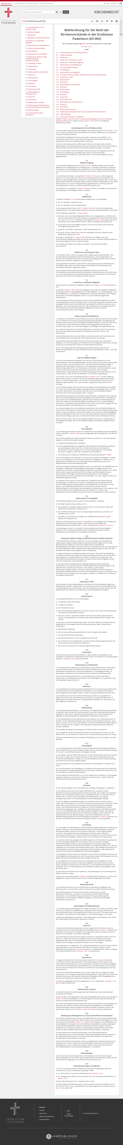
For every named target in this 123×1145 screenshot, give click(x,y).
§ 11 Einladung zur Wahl (33, 63)
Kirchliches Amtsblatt (46, 3)
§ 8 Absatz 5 (102, 516)
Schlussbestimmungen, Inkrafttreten (72, 117)
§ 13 (57, 82)
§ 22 (57, 104)
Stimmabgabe (64, 92)
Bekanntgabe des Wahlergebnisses (71, 102)
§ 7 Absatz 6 (60, 752)
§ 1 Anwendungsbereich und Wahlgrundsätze (35, 28)
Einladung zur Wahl (66, 77)
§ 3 (57, 57)
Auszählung (64, 97)
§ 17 (57, 92)
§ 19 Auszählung (31, 86)
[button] (120, 3)
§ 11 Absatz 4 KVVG (81, 213)
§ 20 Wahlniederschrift (33, 89)
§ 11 (57, 77)
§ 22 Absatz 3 (100, 960)
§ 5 (57, 62)
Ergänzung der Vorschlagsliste (70, 72)
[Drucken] (116, 21)
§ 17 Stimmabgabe (31, 80)
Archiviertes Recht (19, 3)
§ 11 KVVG (73, 199)
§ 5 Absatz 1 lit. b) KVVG (100, 285)
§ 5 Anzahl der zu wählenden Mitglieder (35, 41)
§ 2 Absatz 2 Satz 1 (94, 377)
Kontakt (41, 1110)
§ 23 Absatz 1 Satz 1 (82, 951)
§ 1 (57, 52)
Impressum (43, 1113)
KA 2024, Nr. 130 (87, 121)
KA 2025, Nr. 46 (87, 46)
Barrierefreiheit (44, 1119)
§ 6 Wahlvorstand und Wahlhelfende (37, 45)
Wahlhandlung (65, 89)
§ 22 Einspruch (30, 97)
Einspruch (63, 104)
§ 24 (57, 109)
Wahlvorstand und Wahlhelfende (70, 65)
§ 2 (57, 55)
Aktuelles (114, 3)
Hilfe (68, 1111)
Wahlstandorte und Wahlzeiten (70, 85)
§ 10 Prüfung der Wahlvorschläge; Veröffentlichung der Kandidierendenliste (36, 59)
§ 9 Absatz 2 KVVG (81, 1009)
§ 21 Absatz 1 (102, 930)
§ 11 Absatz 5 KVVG (79, 237)
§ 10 (57, 75)
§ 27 (57, 117)
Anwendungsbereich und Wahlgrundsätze (73, 52)
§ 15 (57, 87)
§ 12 (57, 80)
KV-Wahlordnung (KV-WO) (34, 21)
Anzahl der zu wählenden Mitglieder (72, 62)
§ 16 (57, 89)
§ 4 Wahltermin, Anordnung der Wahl (38, 38)
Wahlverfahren (65, 80)
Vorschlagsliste (65, 70)
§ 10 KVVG (87, 165)
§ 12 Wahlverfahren (32, 66)
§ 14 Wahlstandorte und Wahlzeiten (37, 72)
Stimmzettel (64, 82)
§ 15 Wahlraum (30, 75)
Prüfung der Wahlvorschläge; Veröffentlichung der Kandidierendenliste (83, 75)
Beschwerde (64, 107)
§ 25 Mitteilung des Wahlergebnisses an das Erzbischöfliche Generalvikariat (38, 106)
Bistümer (42, 1107)
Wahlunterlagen (65, 114)
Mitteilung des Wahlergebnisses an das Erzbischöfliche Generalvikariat (83, 112)
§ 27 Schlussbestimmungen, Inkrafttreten (35, 114)
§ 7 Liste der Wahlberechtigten (35, 48)
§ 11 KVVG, (84, 525)
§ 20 (57, 99)
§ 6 (57, 65)
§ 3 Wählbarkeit (31, 35)
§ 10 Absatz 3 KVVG (90, 176)
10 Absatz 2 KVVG (82, 188)
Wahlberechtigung (66, 55)
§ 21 (57, 102)
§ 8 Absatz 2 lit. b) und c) (105, 525)
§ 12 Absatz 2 (82, 876)
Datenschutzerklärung (46, 1116)
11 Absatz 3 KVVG (74, 433)
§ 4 (57, 60)
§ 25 (57, 112)
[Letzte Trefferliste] (60, 12)
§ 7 (57, 67)
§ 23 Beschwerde (31, 99)
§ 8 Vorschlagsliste (31, 51)
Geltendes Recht (6, 3)
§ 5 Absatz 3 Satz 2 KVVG (71, 290)
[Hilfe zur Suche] (56, 12)
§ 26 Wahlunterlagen (32, 110)
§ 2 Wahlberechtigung (33, 32)
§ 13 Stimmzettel (31, 69)
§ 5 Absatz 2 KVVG (98, 220)
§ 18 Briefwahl (30, 83)
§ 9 (57, 72)
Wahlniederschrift (66, 99)
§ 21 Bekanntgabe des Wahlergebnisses (33, 93)
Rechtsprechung (32, 3)
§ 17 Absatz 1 (103, 816)
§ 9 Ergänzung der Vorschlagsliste (36, 54)
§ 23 (57, 107)
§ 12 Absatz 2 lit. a (96, 1073)
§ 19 (57, 97)
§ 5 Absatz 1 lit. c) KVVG (81, 1022)
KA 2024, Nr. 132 (83, 44)
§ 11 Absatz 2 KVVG (87, 208)
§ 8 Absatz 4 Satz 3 (70, 659)
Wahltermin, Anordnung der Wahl (71, 60)
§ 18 (57, 94)
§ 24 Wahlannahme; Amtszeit (35, 102)
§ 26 (57, 114)
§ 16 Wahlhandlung (32, 78)
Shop (107, 3)
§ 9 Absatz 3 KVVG (94, 1009)
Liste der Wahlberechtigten (69, 67)
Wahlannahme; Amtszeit (68, 109)
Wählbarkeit (64, 57)
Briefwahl (63, 94)
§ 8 (57, 70)
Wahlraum (63, 87)
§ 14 (57, 85)
